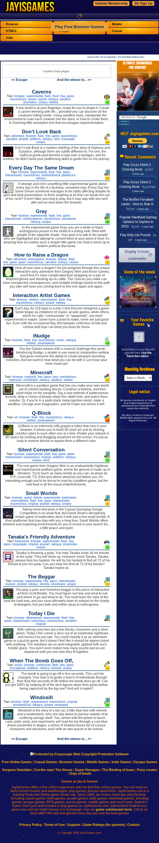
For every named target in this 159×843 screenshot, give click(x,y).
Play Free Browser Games (79, 27)
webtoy (53, 102)
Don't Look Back (41, 131)
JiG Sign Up (143, 3)
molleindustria (50, 174)
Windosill (41, 697)
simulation (30, 102)
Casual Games (45, 762)
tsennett (56, 667)
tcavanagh (68, 138)
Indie (9, 37)
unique (43, 102)
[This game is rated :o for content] (107, 142)
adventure (17, 135)
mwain (32, 99)
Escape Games (145, 762)
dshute (37, 497)
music (60, 339)
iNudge (41, 336)
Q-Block (41, 413)
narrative (11, 138)
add (139, 337)
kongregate (19, 544)
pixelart (23, 138)
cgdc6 (28, 497)
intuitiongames (32, 218)
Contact (133, 824)
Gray (41, 211)
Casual (117, 31)
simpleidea (70, 544)
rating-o (69, 417)
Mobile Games (98, 762)
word (46, 460)
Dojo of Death (80, 773)
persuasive (69, 218)
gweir (21, 262)
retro (57, 138)
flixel (56, 95)
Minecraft (41, 372)
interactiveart (13, 174)
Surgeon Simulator (17, 770)
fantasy (62, 258)
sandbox (65, 99)
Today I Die (41, 613)
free (62, 95)
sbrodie (44, 583)
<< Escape (19, 80)
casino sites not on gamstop (101, 57)
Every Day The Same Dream (41, 167)
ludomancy (38, 620)
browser (19, 95)
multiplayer (30, 379)
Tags (79, 16)
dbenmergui (34, 617)
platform (35, 138)
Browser (12, 24)
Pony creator (147, 770)
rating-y (47, 138)
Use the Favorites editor (139, 354)
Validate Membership (111, 3)
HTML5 (11, 31)
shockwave (58, 583)
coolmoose (43, 664)
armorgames (36, 258)
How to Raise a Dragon (41, 255)
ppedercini (68, 174)
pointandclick (22, 704)
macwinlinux (18, 99)
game (70, 95)
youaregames (46, 343)
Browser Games (71, 762)
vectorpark (61, 704)
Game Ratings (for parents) (104, 824)
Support (73, 824)
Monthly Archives (140, 369)
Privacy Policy (30, 824)
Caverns (41, 92)
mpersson (15, 379)
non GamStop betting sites (131, 57)
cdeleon (34, 299)
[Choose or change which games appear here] (149, 325)
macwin (11, 583)
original (46, 456)
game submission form (114, 809)
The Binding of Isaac (118, 770)
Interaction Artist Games (41, 295)
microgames (18, 667)
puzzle (42, 99)
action (19, 664)
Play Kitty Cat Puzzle (135, 235)
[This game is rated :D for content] (107, 103)
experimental (34, 95)
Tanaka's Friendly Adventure (41, 537)
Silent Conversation (41, 449)
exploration (69, 497)
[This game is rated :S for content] (107, 421)
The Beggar (41, 576)
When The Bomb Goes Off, (41, 660)
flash (48, 95)
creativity (30, 376)
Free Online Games (17, 762)
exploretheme (19, 500)
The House (63, 770)
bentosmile (22, 540)
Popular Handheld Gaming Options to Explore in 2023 (138, 221)
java (55, 376)
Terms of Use (54, 824)
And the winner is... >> (74, 80)
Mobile (117, 24)
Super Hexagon (87, 770)
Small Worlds (41, 493)
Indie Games (121, 762)
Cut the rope (44, 770)
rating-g (53, 99)
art (16, 417)
